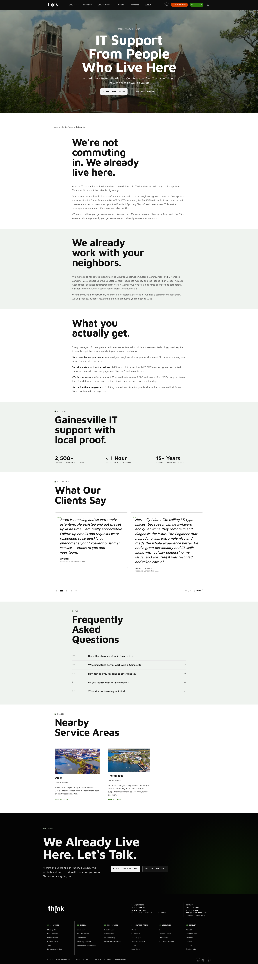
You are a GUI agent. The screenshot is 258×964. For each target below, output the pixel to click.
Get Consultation (115, 91)
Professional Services (112, 941)
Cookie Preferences (116, 960)
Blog (160, 930)
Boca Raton (135, 949)
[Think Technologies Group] (52, 5)
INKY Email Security (166, 941)
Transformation (83, 934)
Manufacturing (109, 937)
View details (61, 799)
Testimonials (191, 949)
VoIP (49, 945)
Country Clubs (109, 930)
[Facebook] (198, 960)
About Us (189, 930)
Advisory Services (84, 941)
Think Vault (163, 937)
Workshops (81, 937)
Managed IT (52, 930)
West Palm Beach (138, 941)
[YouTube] (209, 960)
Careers (189, 941)
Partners (189, 937)
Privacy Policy (93, 960)
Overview (81, 930)
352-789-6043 (192, 908)
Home (55, 127)
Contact (189, 945)
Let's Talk (196, 5)
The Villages (115, 775)
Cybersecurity (52, 934)
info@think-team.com (196, 913)
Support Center (165, 934)
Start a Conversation (125, 869)
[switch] (208, 5)
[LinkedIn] (203, 960)
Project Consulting (54, 949)
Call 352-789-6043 (145, 91)
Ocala (58, 777)
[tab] (57, 591)
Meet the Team (192, 934)
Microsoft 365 (52, 937)
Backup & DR (52, 941)
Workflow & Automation (86, 945)
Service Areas (67, 127)
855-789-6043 (192, 910)
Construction (109, 934)
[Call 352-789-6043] (166, 4)
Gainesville (135, 934)
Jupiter (134, 945)
